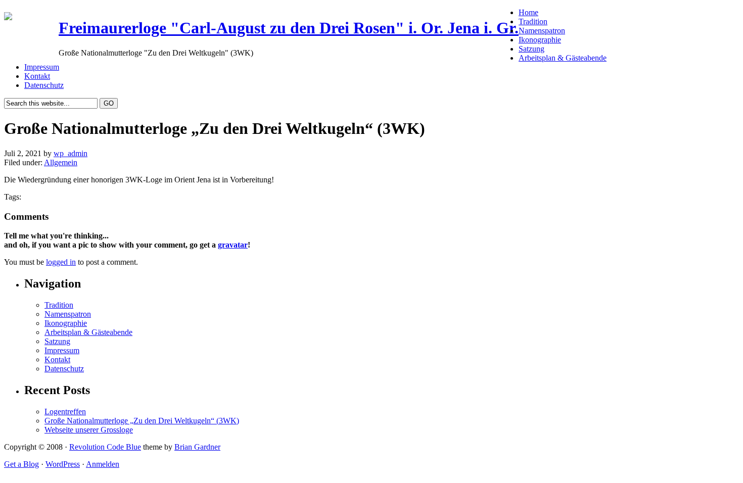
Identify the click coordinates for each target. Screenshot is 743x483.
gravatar (233, 244)
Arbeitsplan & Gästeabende (563, 58)
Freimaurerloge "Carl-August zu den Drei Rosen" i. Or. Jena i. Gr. (289, 28)
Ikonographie (540, 39)
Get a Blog (21, 464)
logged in (61, 262)
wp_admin (70, 153)
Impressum (41, 67)
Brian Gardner (197, 447)
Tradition (533, 21)
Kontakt (37, 76)
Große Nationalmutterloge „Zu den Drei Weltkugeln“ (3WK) (141, 420)
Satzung (531, 48)
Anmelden (102, 464)
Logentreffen (65, 411)
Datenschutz (44, 85)
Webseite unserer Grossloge (88, 429)
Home (528, 12)
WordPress (62, 464)
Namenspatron (542, 30)
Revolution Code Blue (105, 447)
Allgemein (60, 162)
